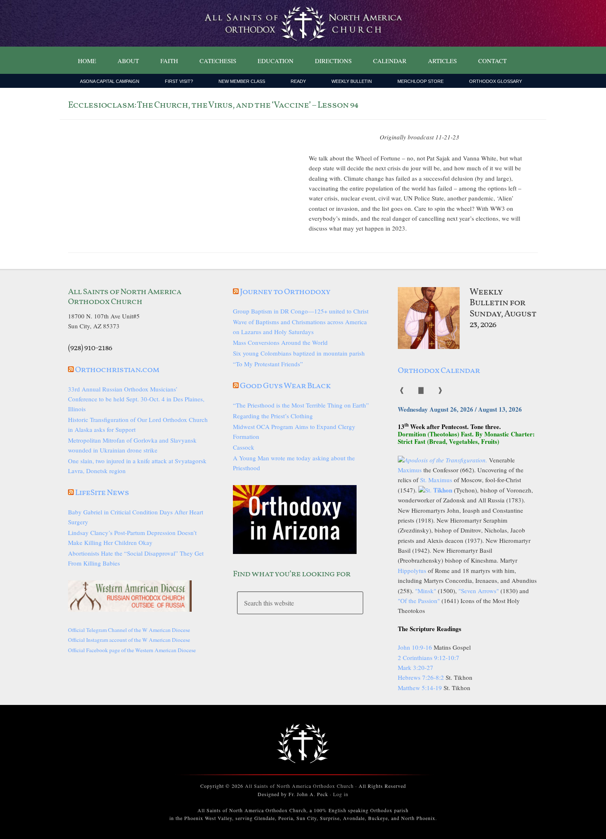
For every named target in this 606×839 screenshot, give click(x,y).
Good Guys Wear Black (285, 386)
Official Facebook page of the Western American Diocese (132, 650)
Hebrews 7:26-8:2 (422, 677)
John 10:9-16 (415, 647)
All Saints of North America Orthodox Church (299, 785)
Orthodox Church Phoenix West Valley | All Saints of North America (303, 23)
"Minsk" (425, 591)
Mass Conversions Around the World (280, 342)
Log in (340, 794)
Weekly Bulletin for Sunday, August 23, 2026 (503, 308)
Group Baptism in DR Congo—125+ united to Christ (301, 311)
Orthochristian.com (117, 370)
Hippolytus (412, 570)
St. (438, 490)
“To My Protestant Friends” (268, 364)
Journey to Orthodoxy (285, 292)
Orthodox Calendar (439, 371)
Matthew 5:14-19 (420, 687)
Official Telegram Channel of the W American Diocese (129, 630)
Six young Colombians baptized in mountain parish (299, 353)
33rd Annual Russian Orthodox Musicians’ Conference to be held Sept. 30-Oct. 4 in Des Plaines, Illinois (136, 399)
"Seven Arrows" (478, 591)
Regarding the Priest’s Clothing (273, 416)
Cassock (243, 447)
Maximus (410, 470)
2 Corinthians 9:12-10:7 (428, 657)
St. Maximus (436, 480)
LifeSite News (102, 493)
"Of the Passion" (419, 600)
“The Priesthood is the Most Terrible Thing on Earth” (301, 405)
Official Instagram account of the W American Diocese (129, 639)
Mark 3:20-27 (415, 667)
